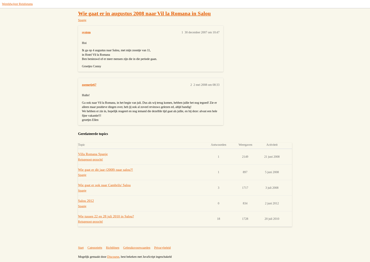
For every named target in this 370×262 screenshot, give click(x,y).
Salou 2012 (86, 201)
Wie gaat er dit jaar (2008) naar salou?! (105, 170)
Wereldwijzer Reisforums (17, 4)
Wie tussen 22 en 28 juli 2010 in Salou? (106, 216)
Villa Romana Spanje (93, 154)
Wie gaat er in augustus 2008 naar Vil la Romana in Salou (144, 13)
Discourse (113, 256)
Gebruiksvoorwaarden (136, 247)
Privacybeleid (162, 247)
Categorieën (94, 247)
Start (81, 247)
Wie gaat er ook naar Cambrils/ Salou (104, 185)
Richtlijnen (112, 247)
